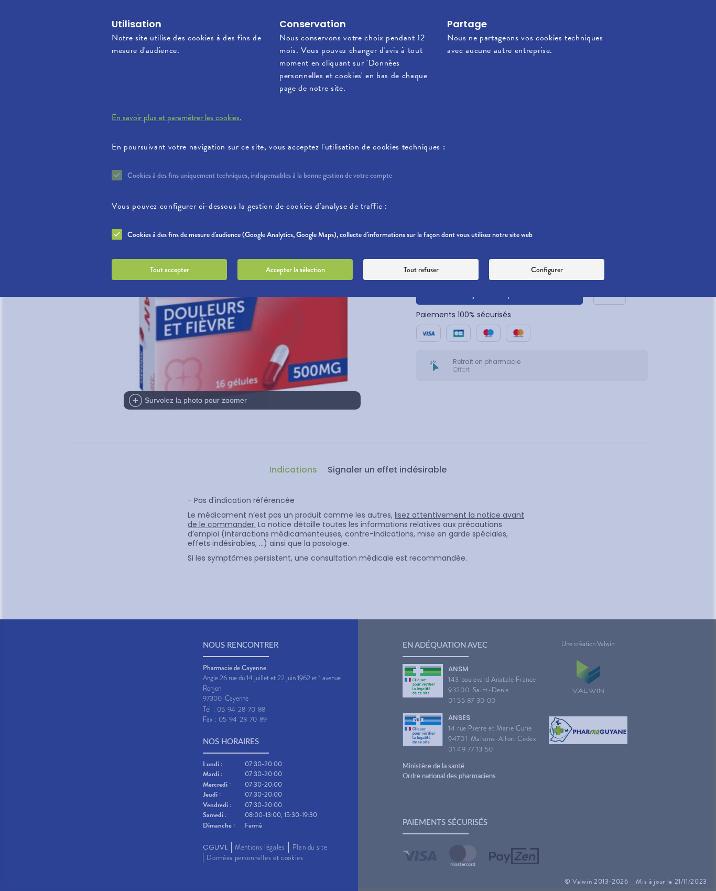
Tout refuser (421, 269)
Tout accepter (169, 269)
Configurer (547, 269)
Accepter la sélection (295, 269)
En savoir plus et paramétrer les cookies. (177, 117)
